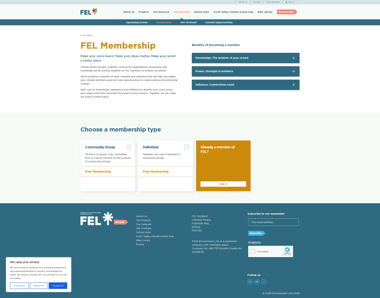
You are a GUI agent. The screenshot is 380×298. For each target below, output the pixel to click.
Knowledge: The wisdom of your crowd (221, 58)
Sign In (223, 184)
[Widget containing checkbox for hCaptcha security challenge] (270, 251)
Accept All (58, 285)
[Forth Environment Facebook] (250, 281)
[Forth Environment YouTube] (257, 281)
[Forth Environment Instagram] (263, 281)
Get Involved (182, 12)
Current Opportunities (219, 22)
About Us (141, 216)
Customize (19, 285)
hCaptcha (254, 242)
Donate (119, 222)
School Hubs (201, 12)
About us (128, 12)
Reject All (39, 285)
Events (140, 244)
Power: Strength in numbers (214, 71)
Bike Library (265, 12)
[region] (38, 274)
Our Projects (143, 220)
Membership (164, 22)
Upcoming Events (137, 22)
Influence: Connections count (214, 84)
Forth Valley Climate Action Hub (233, 12)
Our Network (161, 12)
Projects (144, 12)
